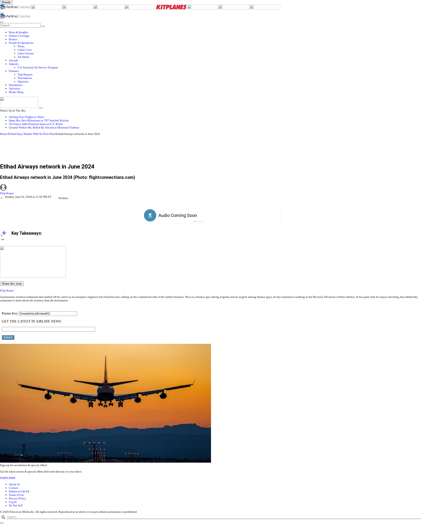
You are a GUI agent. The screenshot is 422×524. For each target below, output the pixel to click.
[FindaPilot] (234, 8)
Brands (6, 2)
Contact (13, 487)
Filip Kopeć (7, 193)
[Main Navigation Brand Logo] (15, 17)
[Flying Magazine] (46, 8)
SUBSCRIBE (8, 478)
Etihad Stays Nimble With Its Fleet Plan (31, 134)
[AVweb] (78, 8)
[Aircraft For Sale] (109, 8)
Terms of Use (16, 495)
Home (3, 134)
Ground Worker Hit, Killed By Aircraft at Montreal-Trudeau (44, 127)
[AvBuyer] (140, 8)
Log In (13, 502)
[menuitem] (215, 32)
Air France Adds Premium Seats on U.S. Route (36, 124)
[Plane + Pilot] (202, 8)
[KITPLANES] (171, 8)
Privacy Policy (17, 498)
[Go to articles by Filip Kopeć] (211, 188)
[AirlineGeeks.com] (15, 8)
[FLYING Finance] (265, 8)
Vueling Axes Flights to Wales (26, 117)
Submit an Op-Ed (19, 491)
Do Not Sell (16, 505)
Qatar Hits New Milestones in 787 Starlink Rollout (39, 120)
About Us (14, 484)
